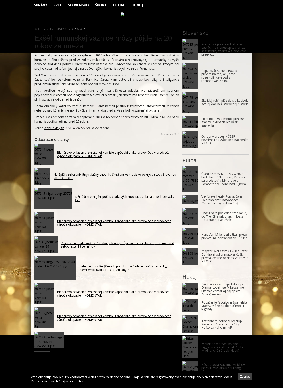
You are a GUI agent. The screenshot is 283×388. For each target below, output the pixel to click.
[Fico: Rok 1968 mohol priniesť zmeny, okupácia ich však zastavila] (190, 122)
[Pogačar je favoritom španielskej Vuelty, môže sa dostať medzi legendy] (190, 305)
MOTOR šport (65, 29)
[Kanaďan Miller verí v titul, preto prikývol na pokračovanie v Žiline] (190, 236)
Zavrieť (245, 376)
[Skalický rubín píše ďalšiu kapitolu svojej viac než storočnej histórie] (190, 102)
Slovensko (78, 5)
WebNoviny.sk (54, 128)
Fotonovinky (45, 29)
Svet (58, 5)
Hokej (138, 5)
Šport (101, 5)
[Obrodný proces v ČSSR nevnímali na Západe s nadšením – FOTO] (190, 139)
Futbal (119, 5)
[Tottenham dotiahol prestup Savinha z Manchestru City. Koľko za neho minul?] (190, 324)
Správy (40, 5)
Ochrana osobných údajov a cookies (57, 381)
